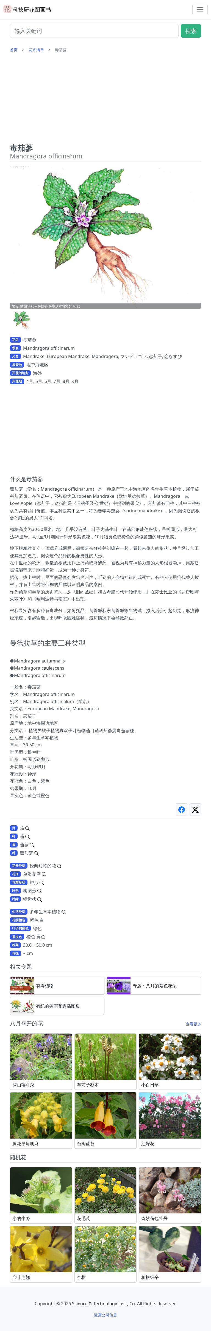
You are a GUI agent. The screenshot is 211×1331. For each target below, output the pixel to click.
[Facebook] (181, 809)
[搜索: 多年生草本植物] (64, 911)
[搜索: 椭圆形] (39, 890)
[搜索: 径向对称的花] (59, 865)
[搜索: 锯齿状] (39, 899)
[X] (195, 809)
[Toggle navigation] (200, 9)
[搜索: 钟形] (42, 882)
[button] (23, 321)
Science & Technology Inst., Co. (104, 1304)
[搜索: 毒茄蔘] (36, 853)
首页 (14, 49)
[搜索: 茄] (27, 828)
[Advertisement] (105, 100)
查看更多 (193, 1023)
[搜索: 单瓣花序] (44, 874)
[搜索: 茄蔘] (32, 844)
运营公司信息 (105, 1314)
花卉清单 (36, 49)
